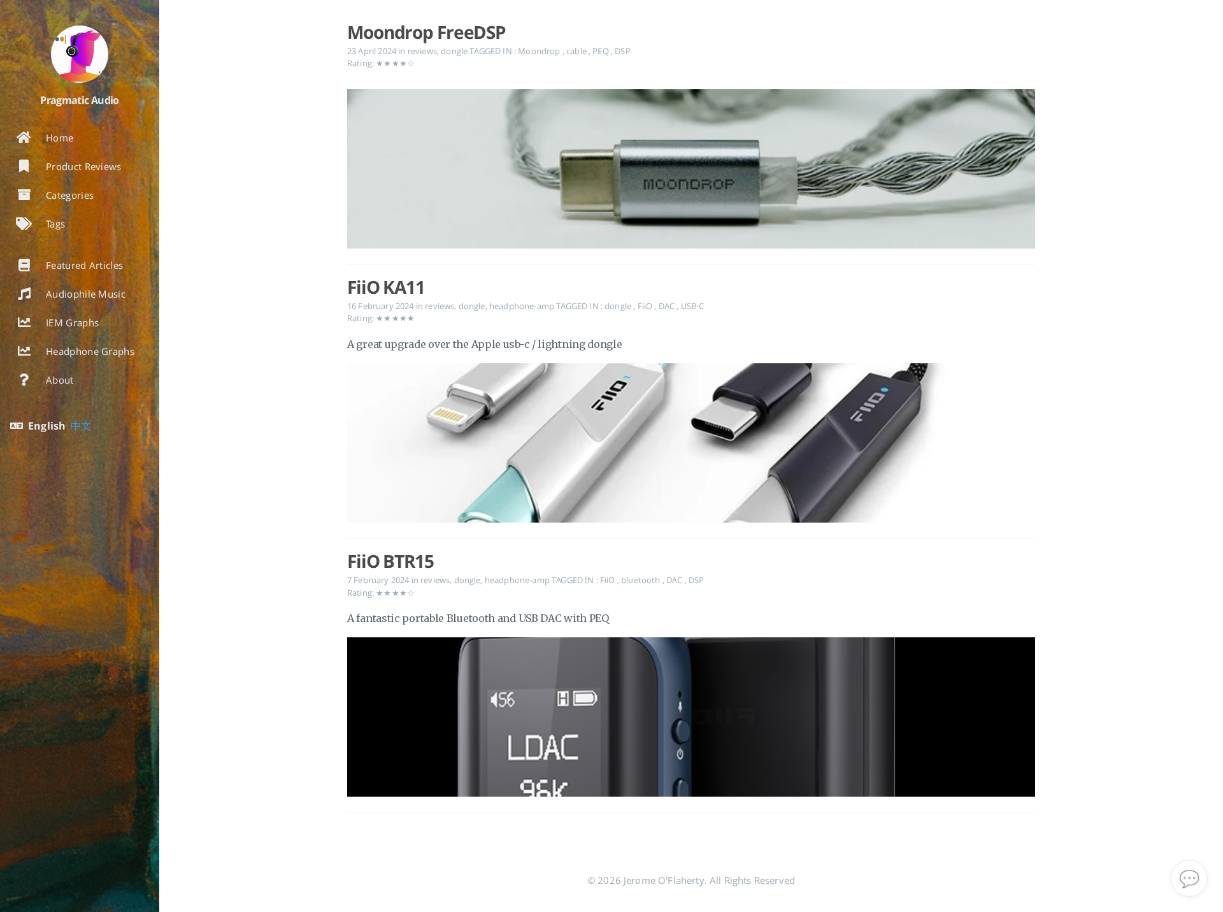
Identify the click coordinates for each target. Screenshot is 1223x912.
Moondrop (540, 51)
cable (577, 51)
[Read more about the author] (79, 54)
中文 (81, 426)
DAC (668, 306)
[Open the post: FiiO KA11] (691, 445)
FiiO (646, 306)
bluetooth (641, 580)
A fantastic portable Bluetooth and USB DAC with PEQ (478, 618)
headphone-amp (521, 306)
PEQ (601, 51)
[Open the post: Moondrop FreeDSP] (691, 171)
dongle (454, 51)
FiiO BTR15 (390, 561)
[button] (1189, 878)
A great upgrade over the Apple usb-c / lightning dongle (484, 344)
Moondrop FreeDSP (426, 32)
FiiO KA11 (386, 287)
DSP (622, 51)
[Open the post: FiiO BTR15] (691, 719)
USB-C (692, 306)
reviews (422, 51)
